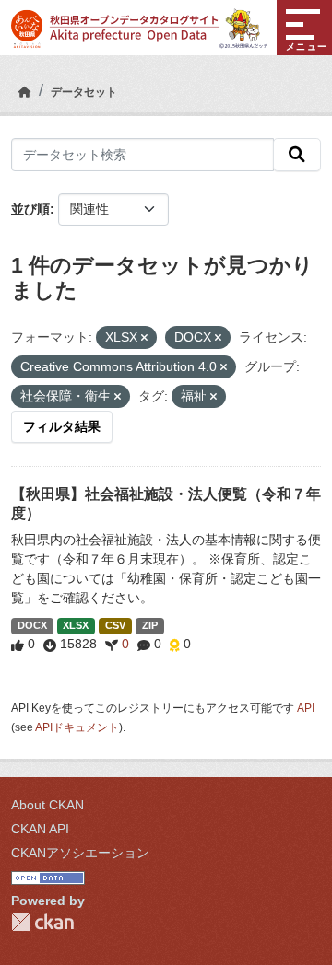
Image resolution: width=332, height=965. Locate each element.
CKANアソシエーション (80, 852)
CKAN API (40, 828)
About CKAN (47, 804)
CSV (115, 625)
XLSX (76, 625)
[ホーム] (24, 92)
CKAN (42, 922)
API (305, 708)
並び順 (30, 209)
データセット (84, 92)
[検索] (297, 154)
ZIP (150, 625)
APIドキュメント (77, 727)
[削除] (144, 337)
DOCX (32, 625)
